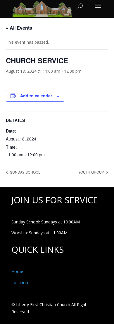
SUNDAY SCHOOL (24, 171)
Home (17, 271)
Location (19, 282)
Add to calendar (36, 96)
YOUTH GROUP (91, 171)
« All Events (19, 27)
